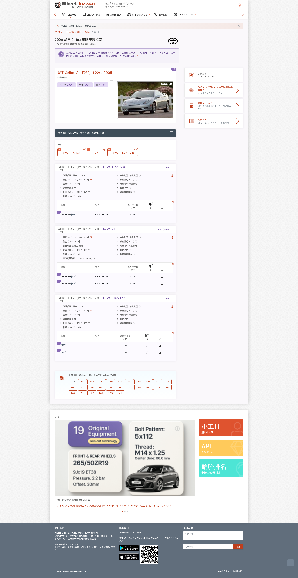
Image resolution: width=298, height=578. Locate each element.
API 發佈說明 (223, 571)
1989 (129, 387)
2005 (82, 382)
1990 (120, 387)
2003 (101, 382)
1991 (110, 387)
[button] (149, 26)
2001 (120, 382)
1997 (157, 382)
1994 (82, 387)
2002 (110, 382)
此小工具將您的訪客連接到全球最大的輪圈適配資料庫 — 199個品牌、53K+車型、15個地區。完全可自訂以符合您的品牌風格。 (114, 505)
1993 (92, 387)
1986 (157, 387)
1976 (73, 393)
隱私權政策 (237, 571)
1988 (139, 387)
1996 (167, 382)
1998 (148, 382)
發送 (238, 546)
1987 (148, 387)
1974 (92, 393)
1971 (120, 393)
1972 (110, 393)
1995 (73, 387)
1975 (82, 393)
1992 (101, 387)
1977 (167, 387)
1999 (139, 382)
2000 (129, 382)
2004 (92, 382)
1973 (101, 393)
